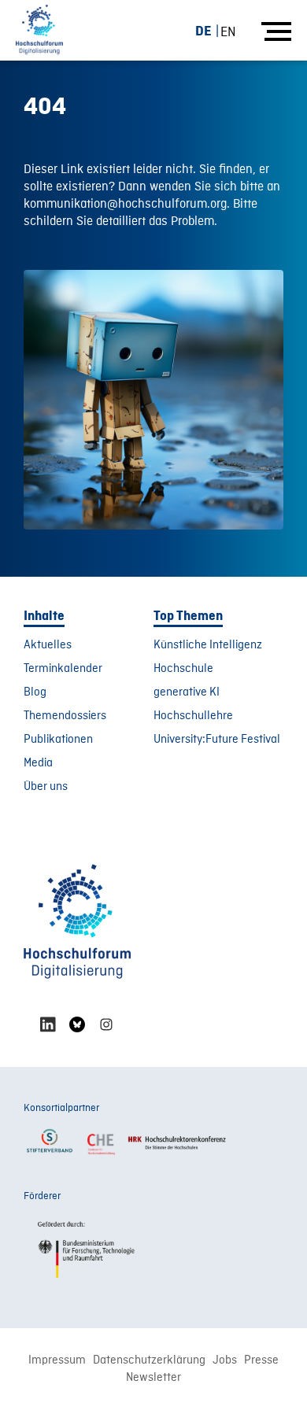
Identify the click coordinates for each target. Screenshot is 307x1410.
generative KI (187, 692)
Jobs (225, 1360)
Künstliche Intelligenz (208, 645)
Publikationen (58, 739)
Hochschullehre (193, 716)
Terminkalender (63, 669)
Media (38, 763)
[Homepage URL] (39, 30)
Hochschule (183, 669)
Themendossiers (65, 716)
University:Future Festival (217, 739)
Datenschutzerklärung (149, 1360)
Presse (261, 1360)
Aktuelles (48, 645)
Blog (35, 692)
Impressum (57, 1360)
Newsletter (153, 1378)
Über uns (46, 787)
